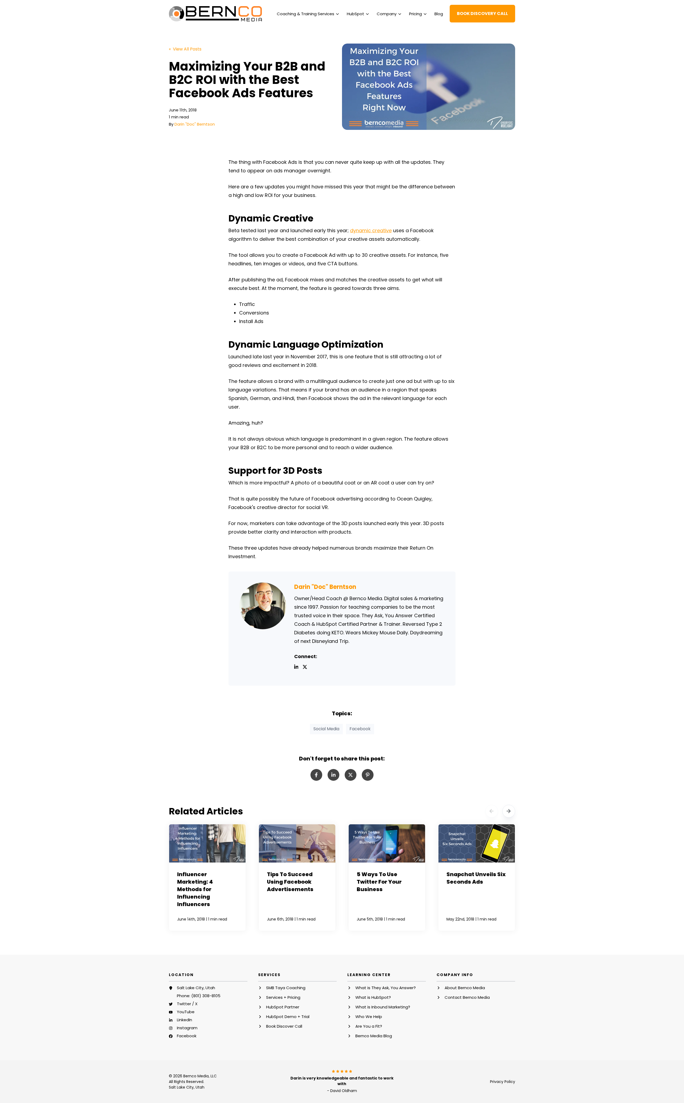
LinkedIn (184, 1020)
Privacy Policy (502, 1081)
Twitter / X (187, 1004)
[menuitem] (308, 14)
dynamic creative (371, 230)
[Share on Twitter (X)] (350, 775)
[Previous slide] (491, 811)
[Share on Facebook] (316, 775)
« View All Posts (185, 49)
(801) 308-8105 (205, 996)
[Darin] (262, 605)
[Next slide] (508, 811)
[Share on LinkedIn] (333, 775)
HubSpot (355, 13)
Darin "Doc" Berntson (194, 124)
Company (387, 13)
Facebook (360, 729)
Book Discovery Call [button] (482, 13)
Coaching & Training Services (305, 13)
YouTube (186, 1012)
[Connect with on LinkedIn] (298, 668)
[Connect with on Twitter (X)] (307, 668)
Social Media (326, 729)
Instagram (187, 1028)
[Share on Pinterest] (368, 775)
